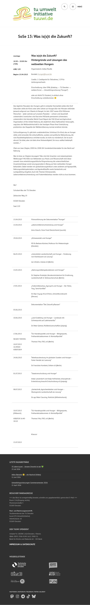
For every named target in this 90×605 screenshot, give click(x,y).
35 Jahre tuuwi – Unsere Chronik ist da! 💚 (28, 466)
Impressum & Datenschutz (22, 544)
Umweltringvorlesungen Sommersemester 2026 (30, 483)
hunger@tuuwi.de (45, 74)
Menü (79, 6)
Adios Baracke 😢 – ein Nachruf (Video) (26, 474)
